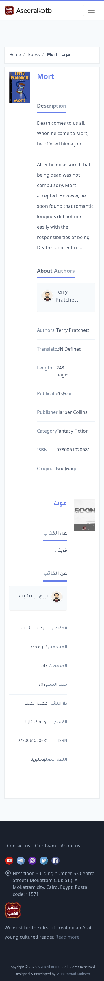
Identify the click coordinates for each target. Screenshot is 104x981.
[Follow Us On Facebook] (55, 860)
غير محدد (39, 647)
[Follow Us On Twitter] (44, 860)
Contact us (18, 845)
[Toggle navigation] (91, 10)
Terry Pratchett (66, 295)
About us (70, 845)
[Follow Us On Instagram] (32, 860)
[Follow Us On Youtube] (9, 860)
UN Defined (69, 349)
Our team (45, 845)
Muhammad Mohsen (73, 973)
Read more (67, 937)
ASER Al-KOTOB (50, 967)
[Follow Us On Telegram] (20, 860)
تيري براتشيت (34, 596)
